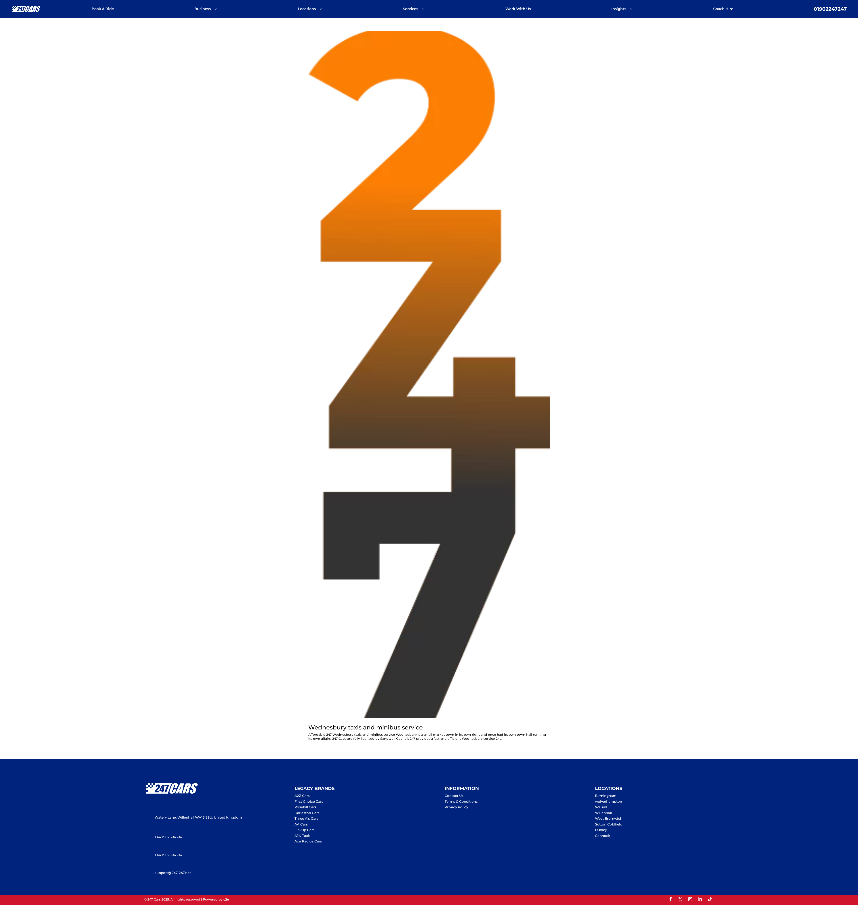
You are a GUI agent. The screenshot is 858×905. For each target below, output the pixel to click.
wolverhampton (608, 801)
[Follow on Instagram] (690, 899)
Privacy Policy (456, 807)
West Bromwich (608, 818)
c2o (226, 899)
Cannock (602, 836)
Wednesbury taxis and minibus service (365, 727)
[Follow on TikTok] (710, 899)
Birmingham (605, 796)
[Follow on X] (680, 899)
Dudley (601, 830)
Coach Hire (723, 9)
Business (202, 9)
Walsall (601, 807)
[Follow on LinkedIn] (700, 899)
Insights (618, 9)
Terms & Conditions (461, 801)
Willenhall (603, 813)
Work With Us (518, 9)
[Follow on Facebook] (671, 899)
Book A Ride (103, 9)
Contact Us (454, 796)
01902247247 (830, 9)
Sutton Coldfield (608, 824)
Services (410, 9)
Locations (307, 9)
